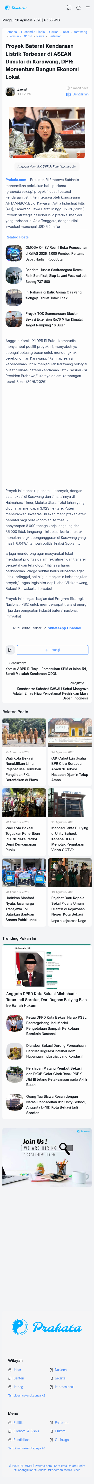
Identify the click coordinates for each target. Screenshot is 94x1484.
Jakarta (60, 1378)
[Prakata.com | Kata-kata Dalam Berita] (16, 8)
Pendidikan (21, 1440)
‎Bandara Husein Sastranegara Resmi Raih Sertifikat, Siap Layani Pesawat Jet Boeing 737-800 (56, 276)
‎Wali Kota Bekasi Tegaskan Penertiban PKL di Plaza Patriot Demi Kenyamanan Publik (23, 839)
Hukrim (60, 1431)
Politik (18, 1423)
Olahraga (62, 1440)
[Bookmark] (10, 651)
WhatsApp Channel (64, 628)
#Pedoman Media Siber (64, 1470)
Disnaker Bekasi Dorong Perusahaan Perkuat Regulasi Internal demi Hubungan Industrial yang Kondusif (56, 1050)
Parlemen (62, 1423)
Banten (18, 1378)
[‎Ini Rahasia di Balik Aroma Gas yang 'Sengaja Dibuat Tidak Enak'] (14, 305)
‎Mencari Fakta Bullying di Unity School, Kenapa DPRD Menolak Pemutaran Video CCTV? (69, 839)
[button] (77, 94)
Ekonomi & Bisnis (26, 1431)
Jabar (17, 1370)
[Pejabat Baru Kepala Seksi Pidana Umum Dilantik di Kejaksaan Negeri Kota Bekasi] (70, 886)
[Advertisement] (47, 436)
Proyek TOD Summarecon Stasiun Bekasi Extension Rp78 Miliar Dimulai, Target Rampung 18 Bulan (54, 319)
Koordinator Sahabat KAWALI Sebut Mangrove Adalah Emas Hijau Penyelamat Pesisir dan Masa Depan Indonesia (50, 693)
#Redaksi (40, 1470)
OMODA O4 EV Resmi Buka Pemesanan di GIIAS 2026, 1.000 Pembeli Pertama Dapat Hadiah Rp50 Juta (56, 253)
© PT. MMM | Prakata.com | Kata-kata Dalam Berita (47, 1466)
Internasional (64, 1387)
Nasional (61, 1370)
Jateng (18, 1387)
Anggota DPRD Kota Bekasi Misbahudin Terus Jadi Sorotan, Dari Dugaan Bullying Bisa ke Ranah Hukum (46, 999)
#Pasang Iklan (24, 1470)
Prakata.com (16, 180)
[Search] (78, 8)
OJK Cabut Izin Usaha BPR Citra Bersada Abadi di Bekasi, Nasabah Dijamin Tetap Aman (69, 769)
